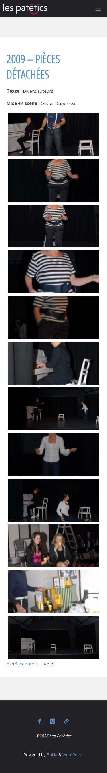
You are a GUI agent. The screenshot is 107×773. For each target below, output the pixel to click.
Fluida (51, 754)
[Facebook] (40, 721)
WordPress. (73, 754)
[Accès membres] (66, 721)
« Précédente (20, 664)
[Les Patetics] (25, 8)
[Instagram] (53, 721)
